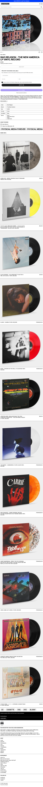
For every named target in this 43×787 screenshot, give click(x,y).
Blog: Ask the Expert (5, 758)
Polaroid (2, 741)
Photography (3, 743)
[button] (42, 4)
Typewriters (3, 749)
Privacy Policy (3, 771)
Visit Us (2, 768)
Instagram (2, 778)
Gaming (2, 745)
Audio (1, 740)
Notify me (21, 85)
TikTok (1, 780)
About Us (2, 757)
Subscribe (3, 718)
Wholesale (2, 767)
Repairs (2, 752)
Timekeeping (3, 747)
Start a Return (3, 762)
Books (1, 748)
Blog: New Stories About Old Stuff (8, 760)
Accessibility (3, 772)
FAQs (1, 764)
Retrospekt (6, 783)
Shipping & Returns (4, 761)
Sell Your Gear (3, 765)
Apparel (2, 751)
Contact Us (2, 769)
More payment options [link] (21, 92)
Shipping (2, 63)
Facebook (2, 777)
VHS (1, 744)
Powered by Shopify (4, 784)
